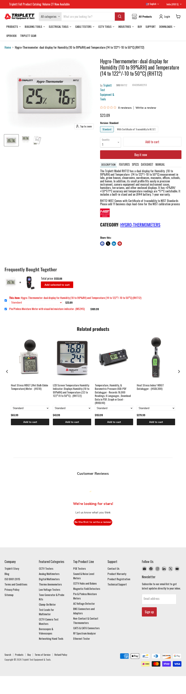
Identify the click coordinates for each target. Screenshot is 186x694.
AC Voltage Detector (84, 603)
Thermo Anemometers (50, 584)
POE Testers (79, 568)
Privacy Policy (12, 589)
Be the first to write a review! (93, 522)
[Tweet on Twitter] (108, 243)
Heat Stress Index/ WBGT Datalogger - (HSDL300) (150, 387)
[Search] (120, 16)
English (152, 4)
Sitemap (9, 595)
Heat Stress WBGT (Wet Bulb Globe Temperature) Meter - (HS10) (29, 387)
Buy (29, 654)
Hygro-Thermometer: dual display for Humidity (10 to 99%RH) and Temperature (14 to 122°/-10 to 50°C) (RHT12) (75, 298)
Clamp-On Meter (47, 604)
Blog (7, 574)
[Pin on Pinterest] (120, 243)
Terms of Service (42, 654)
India (173, 4)
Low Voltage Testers (49, 589)
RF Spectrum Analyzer (84, 633)
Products (19, 654)
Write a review (146, 107)
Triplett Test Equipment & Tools (107, 92)
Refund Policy (60, 654)
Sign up (149, 611)
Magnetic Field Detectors (86, 589)
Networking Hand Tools (51, 638)
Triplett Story (12, 568)
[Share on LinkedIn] (114, 243)
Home (8, 47)
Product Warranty (117, 574)
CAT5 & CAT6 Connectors (86, 628)
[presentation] (7, 371)
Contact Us (113, 568)
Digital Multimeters (49, 579)
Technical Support (117, 584)
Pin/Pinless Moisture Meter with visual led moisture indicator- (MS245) (47, 309)
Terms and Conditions (16, 584)
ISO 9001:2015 (12, 579)
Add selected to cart (57, 284)
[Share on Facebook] (102, 243)
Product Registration (119, 579)
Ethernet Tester (81, 638)
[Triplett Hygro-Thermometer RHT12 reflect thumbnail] (25, 140)
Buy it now (140, 154)
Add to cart (30, 422)
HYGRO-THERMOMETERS (140, 224)
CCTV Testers (46, 568)
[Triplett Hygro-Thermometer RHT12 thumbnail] (11, 140)
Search (8, 654)
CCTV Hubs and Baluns (85, 583)
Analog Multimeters (49, 574)
